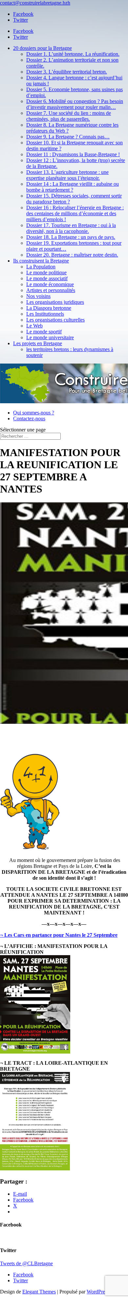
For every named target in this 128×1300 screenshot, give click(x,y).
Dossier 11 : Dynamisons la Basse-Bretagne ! (73, 154)
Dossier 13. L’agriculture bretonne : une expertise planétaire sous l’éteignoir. (67, 175)
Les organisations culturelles (55, 320)
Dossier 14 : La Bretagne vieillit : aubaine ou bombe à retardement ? (72, 187)
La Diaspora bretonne (48, 308)
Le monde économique (50, 284)
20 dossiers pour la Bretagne (42, 48)
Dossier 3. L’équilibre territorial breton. (66, 71)
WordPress (98, 1291)
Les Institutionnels (45, 314)
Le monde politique (46, 272)
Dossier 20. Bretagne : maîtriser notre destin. (72, 255)
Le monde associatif (47, 278)
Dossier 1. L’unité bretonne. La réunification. (72, 54)
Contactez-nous (29, 418)
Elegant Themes (39, 1291)
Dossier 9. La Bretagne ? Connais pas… (68, 136)
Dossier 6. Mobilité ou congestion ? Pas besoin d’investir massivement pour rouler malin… (74, 104)
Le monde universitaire (50, 337)
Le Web (34, 325)
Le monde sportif (44, 331)
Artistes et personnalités (50, 290)
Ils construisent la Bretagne (41, 260)
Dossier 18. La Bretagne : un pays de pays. (70, 237)
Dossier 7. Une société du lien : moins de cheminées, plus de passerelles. (68, 116)
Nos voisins (38, 296)
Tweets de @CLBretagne (26, 1263)
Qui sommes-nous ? (33, 412)
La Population (40, 266)
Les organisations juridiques (55, 302)
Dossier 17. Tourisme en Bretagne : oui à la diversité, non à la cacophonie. (71, 228)
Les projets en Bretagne (37, 343)
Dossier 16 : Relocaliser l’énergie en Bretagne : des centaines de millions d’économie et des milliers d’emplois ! (75, 213)
